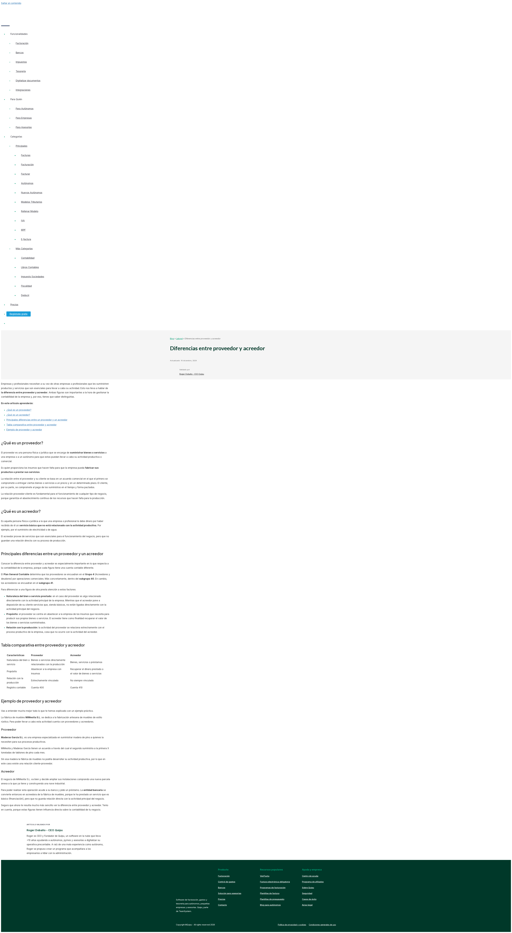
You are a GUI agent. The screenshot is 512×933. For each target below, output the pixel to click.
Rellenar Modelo (29, 211)
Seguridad (307, 893)
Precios (14, 304)
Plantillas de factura (269, 893)
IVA (23, 220)
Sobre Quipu (308, 887)
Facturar (25, 174)
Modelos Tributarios (31, 202)
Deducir (25, 295)
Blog (172, 338)
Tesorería (21, 71)
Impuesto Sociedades (32, 276)
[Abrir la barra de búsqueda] (5, 18)
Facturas (25, 155)
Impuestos (21, 62)
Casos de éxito (309, 899)
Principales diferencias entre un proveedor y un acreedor (36, 420)
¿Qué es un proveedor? (18, 410)
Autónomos (27, 183)
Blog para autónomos (270, 905)
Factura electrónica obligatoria (275, 881)
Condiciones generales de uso (322, 925)
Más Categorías (24, 248)
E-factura (26, 239)
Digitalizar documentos (28, 80)
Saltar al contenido (11, 3)
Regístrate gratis (18, 314)
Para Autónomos (24, 108)
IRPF (23, 230)
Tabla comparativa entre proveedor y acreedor (31, 424)
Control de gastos (226, 881)
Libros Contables (30, 267)
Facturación (22, 43)
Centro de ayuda (310, 876)
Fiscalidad (26, 286)
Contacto (222, 905)
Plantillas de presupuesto (272, 899)
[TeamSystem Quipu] (22, 11)
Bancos (20, 52)
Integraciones (23, 90)
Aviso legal (307, 905)
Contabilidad (27, 258)
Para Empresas (24, 118)
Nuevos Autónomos (31, 192)
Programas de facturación (272, 887)
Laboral (179, 338)
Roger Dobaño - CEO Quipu (191, 374)
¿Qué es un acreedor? (18, 415)
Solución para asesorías (229, 893)
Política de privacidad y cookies (292, 925)
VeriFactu (264, 876)
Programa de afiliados (313, 881)
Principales (21, 146)
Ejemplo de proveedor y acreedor (24, 429)
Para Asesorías (24, 127)
